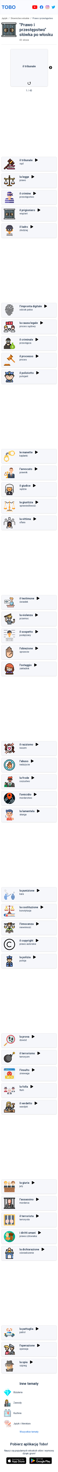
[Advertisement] (29, 125)
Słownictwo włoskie (20, 18)
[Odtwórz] (36, 160)
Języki (4, 18)
